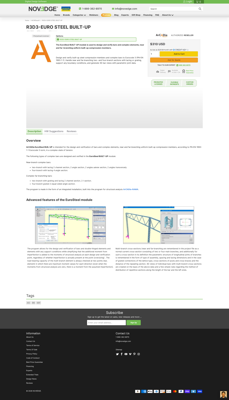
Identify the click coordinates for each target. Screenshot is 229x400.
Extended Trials (32, 375)
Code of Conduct (33, 358)
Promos (106, 15)
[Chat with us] (223, 394)
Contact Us (30, 341)
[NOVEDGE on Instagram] (139, 354)
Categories (78, 15)
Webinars (93, 15)
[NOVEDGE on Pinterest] (134, 354)
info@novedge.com (126, 8)
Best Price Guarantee (34, 362)
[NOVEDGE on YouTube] (126, 354)
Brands (66, 15)
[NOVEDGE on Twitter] (117, 354)
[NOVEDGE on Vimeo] (130, 354)
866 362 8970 (184, 65)
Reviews (29, 383)
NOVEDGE (37, 391)
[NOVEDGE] (43, 8)
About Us (166, 15)
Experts (125, 15)
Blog (116, 15)
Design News (31, 379)
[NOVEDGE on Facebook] (122, 354)
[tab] (34, 131)
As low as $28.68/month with (161, 50)
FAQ (157, 15)
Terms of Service (32, 345)
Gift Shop (136, 15)
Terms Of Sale (31, 350)
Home (57, 15)
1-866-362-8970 (92, 8)
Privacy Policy (31, 354)
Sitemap (119, 350)
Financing (147, 15)
